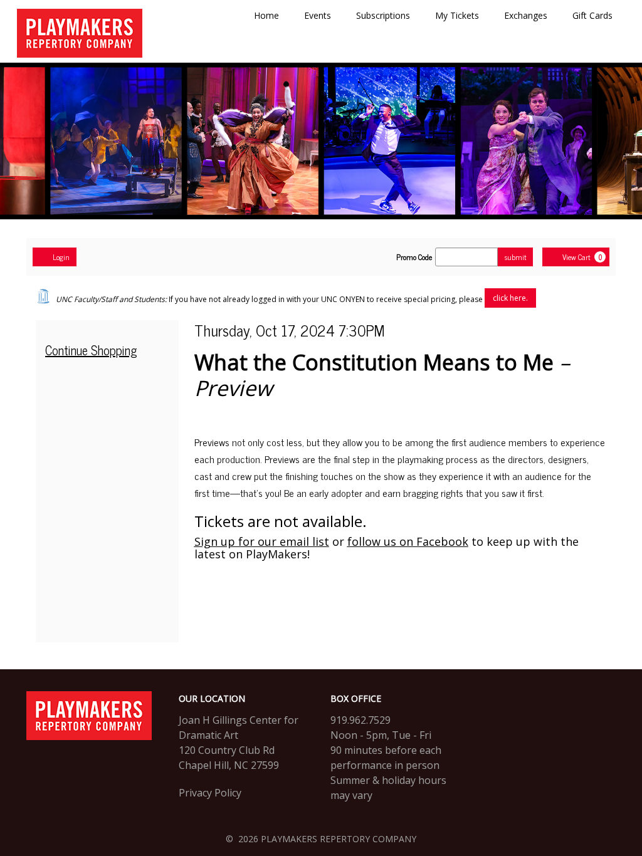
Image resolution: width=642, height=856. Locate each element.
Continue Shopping (91, 350)
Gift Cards (592, 15)
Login (61, 257)
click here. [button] (510, 298)
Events (317, 15)
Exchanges (525, 15)
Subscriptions (383, 15)
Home (266, 15)
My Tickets (457, 15)
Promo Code (414, 257)
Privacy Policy (210, 793)
